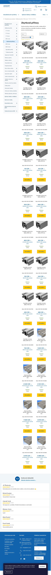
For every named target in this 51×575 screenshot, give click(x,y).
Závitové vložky (8, 100)
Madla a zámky (8, 60)
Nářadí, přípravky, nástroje (11, 93)
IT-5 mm (8, 30)
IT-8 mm (8, 36)
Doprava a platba (9, 544)
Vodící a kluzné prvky (9, 76)
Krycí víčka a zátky (9, 68)
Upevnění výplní (8, 73)
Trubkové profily (9, 52)
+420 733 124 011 (28, 8)
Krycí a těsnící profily (9, 71)
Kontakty (7, 546)
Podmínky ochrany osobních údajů (9, 541)
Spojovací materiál (9, 55)
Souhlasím (42, 566)
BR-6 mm (8, 38)
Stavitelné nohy (8, 63)
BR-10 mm (8, 47)
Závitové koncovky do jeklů (10, 107)
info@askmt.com (28, 10)
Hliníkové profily (8, 28)
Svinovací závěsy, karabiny (11, 91)
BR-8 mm (8, 44)
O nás (6, 550)
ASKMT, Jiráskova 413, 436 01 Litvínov (26, 539)
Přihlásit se (39, 558)
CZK (34, 9)
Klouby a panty (8, 57)
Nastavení (8, 571)
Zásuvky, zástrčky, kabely (10, 83)
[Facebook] (21, 558)
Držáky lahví (7, 85)
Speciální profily (9, 49)
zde (13, 568)
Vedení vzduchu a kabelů (9, 80)
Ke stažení (7, 548)
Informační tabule (9, 88)
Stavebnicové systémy (8, 24)
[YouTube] (24, 558)
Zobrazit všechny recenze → (28, 480)
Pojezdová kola (8, 65)
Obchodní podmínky (10, 539)
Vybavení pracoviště (10, 111)
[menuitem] (11, 14)
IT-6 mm (8, 33)
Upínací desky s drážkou (11, 96)
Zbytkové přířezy (11, 41)
